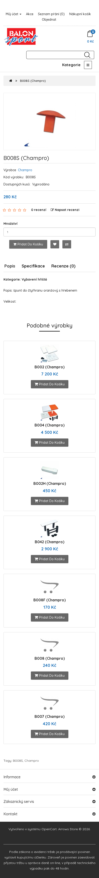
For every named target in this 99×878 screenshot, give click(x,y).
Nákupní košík (80, 14)
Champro (25, 170)
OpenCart (49, 829)
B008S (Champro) (33, 80)
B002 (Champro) (49, 367)
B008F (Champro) (49, 600)
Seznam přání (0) (51, 14)
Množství (10, 224)
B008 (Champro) (50, 658)
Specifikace (33, 266)
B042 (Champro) (49, 542)
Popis (9, 266)
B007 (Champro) (49, 716)
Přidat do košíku (30, 244)
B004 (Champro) (49, 425)
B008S (18, 761)
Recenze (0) (63, 266)
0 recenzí (38, 210)
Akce (29, 14)
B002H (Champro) (49, 483)
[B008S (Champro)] (49, 121)
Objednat (49, 19)
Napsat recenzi (67, 210)
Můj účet (12, 14)
